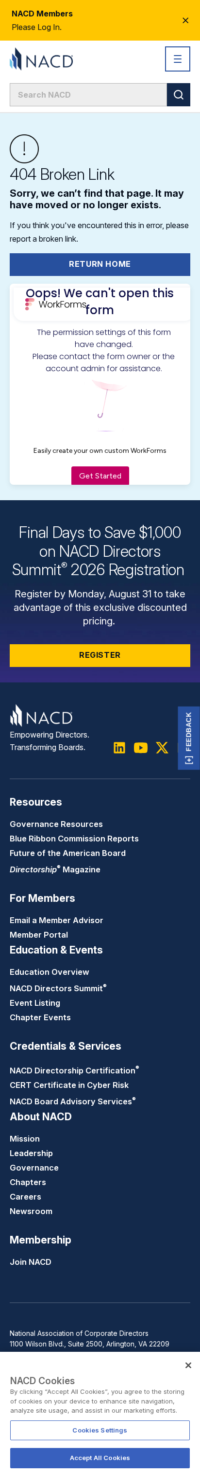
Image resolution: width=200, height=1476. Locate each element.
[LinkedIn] (119, 747)
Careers (25, 1196)
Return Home (100, 264)
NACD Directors (58, 988)
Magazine (55, 869)
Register (100, 655)
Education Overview (49, 972)
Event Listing (35, 1003)
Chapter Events (40, 1017)
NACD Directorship (74, 1070)
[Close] (188, 1365)
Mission (25, 1138)
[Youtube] (141, 747)
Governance (34, 1167)
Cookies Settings (99, 1430)
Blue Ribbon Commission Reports (74, 838)
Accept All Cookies (100, 1458)
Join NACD (30, 1262)
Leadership (31, 1153)
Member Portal (39, 935)
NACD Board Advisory (73, 1101)
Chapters (28, 1182)
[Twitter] (162, 747)
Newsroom (31, 1211)
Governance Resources (56, 824)
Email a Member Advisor (56, 920)
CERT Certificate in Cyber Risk (69, 1085)
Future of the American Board (68, 853)
